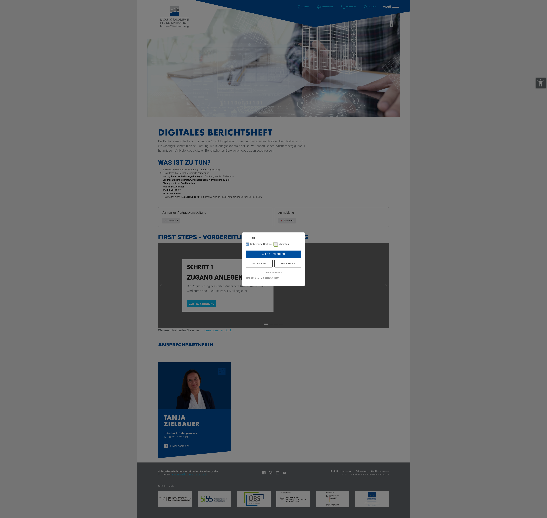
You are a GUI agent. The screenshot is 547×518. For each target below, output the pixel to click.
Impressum (253, 278)
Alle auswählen (273, 254)
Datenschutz (271, 278)
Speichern (287, 263)
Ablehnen (259, 263)
